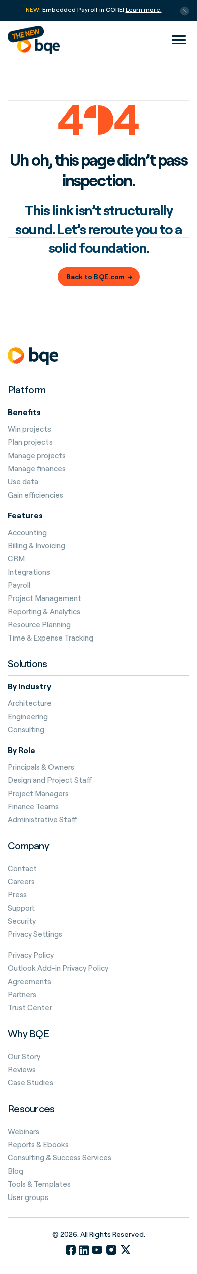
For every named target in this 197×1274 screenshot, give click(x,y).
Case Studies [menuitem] (30, 1083)
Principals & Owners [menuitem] (41, 767)
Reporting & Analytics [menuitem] (44, 611)
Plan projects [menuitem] (30, 442)
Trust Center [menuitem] (30, 1008)
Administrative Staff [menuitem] (42, 820)
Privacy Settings (35, 934)
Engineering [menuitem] (28, 716)
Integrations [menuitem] (29, 572)
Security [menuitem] (22, 921)
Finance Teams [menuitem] (33, 806)
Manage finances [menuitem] (37, 468)
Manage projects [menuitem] (37, 455)
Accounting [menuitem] (27, 532)
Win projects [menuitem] (29, 429)
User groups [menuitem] (28, 1197)
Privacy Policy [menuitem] (31, 955)
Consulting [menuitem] (26, 729)
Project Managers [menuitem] (38, 793)
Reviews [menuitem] (22, 1069)
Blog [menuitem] (15, 1171)
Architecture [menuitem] (30, 703)
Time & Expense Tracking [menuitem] (50, 638)
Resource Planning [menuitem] (39, 624)
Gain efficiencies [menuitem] (35, 495)
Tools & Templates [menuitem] (39, 1184)
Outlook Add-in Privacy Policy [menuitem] (58, 968)
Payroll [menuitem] (19, 585)
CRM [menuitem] (16, 559)
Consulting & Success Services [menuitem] (59, 1158)
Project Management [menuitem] (44, 598)
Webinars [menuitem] (23, 1131)
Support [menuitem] (21, 908)
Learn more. (144, 9)
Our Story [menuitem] (24, 1056)
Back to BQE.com (95, 276)
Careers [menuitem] (21, 881)
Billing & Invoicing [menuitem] (36, 545)
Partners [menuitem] (22, 994)
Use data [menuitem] (23, 481)
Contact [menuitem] (22, 868)
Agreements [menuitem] (29, 981)
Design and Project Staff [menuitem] (50, 780)
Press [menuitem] (17, 895)
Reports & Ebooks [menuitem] (38, 1144)
